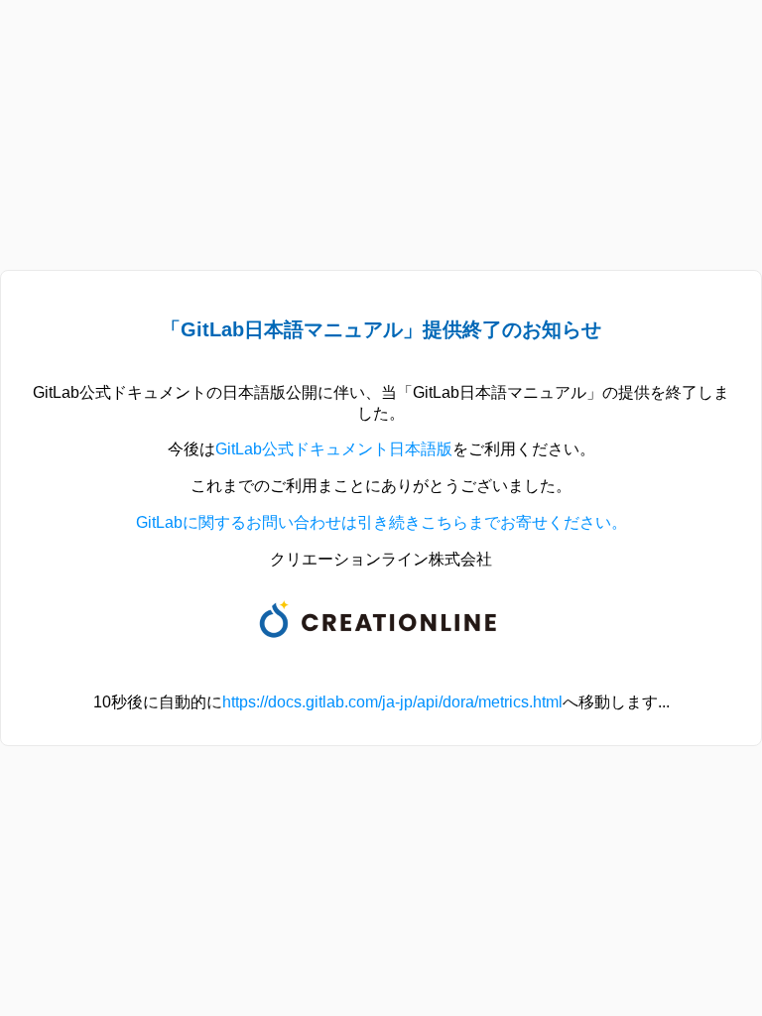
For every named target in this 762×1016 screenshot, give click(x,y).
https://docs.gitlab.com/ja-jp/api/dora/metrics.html (392, 702)
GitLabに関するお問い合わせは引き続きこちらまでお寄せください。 (381, 522)
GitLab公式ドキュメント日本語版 (333, 449)
